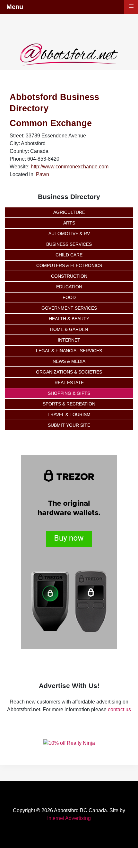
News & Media (69, 361)
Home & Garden (69, 329)
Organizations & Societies (69, 371)
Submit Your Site (69, 425)
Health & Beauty (69, 318)
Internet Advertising (69, 818)
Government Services (69, 308)
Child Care (69, 254)
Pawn (42, 174)
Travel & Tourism (69, 414)
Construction (69, 276)
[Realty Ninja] (69, 742)
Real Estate (69, 382)
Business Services (69, 244)
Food (69, 297)
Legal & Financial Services (69, 350)
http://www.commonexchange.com (69, 166)
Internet (69, 340)
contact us (119, 709)
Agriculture (69, 212)
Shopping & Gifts (69, 393)
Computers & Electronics (69, 265)
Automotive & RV (69, 233)
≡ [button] (131, 6)
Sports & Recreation (69, 403)
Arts (69, 222)
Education (69, 286)
